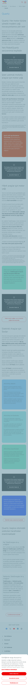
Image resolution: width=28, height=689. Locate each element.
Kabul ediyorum (14, 673)
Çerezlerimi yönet (14, 678)
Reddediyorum (14, 683)
